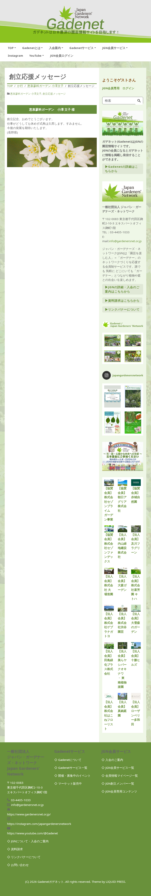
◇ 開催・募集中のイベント (72, 775)
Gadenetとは (31, 48)
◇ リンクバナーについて (24, 857)
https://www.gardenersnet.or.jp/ (29, 814)
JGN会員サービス (113, 48)
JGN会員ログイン (61, 55)
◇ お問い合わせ (18, 865)
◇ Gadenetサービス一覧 (70, 768)
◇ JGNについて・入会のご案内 (28, 841)
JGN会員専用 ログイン (118, 88)
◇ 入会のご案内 (112, 760)
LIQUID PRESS (115, 882)
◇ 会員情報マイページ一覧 (119, 775)
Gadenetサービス (81, 48)
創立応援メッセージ (54, 93)
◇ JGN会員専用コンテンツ (119, 791)
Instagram (15, 55)
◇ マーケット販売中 (68, 783)
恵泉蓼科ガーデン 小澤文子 (25, 93)
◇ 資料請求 (15, 849)
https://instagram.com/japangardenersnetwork (39, 824)
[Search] (139, 101)
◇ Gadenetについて (67, 760)
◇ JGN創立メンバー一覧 (117, 783)
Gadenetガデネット (51, 882)
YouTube (35, 55)
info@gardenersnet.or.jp (125, 241)
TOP (11, 48)
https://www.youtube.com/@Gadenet (32, 833)
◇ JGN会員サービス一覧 (117, 768)
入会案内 (55, 48)
